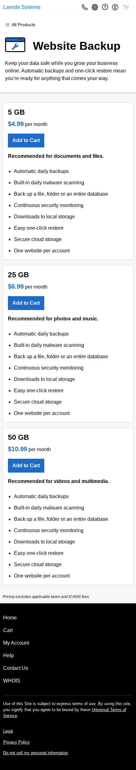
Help (8, 655)
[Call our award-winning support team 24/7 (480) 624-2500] (105, 7)
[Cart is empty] (126, 7)
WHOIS (11, 680)
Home (10, 617)
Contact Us (15, 668)
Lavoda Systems (21, 7)
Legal (8, 731)
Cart (8, 630)
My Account (16, 643)
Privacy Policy (16, 742)
